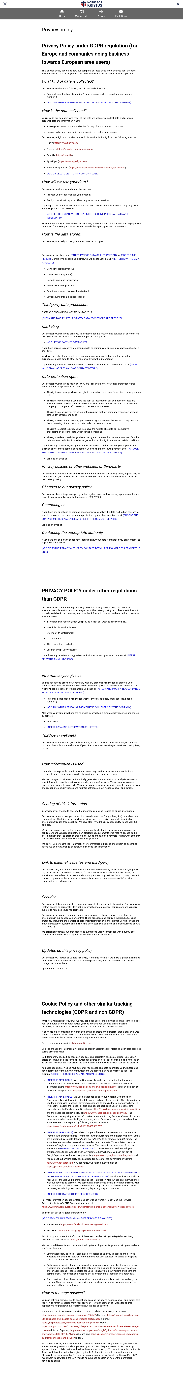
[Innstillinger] (178, 4)
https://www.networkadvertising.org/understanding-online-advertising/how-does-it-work (88, 1206)
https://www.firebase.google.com (74, 149)
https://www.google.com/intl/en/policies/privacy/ (90, 1086)
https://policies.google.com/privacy (65, 1166)
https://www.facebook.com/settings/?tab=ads (84, 1224)
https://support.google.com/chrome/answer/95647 (69, 1315)
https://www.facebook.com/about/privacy (105, 1112)
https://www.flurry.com (66, 142)
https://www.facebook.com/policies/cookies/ (116, 1109)
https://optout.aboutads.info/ (84, 1239)
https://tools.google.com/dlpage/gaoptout (95, 1090)
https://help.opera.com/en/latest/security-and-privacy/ (70, 1322)
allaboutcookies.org (80, 1043)
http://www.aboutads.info (60, 1162)
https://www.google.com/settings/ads (113, 1155)
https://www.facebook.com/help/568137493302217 (74, 1126)
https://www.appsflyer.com (73, 161)
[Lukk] (4, 3)
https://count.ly (64, 155)
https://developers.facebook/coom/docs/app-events (97, 167)
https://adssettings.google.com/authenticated (81, 1230)
